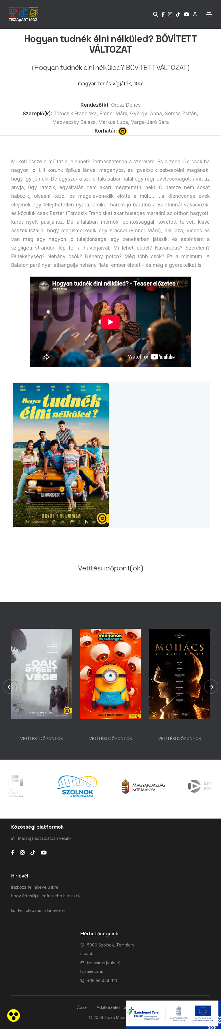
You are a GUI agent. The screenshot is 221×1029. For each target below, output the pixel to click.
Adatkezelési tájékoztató (120, 1007)
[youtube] (44, 852)
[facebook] (12, 852)
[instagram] (22, 852)
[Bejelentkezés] (193, 14)
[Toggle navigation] (209, 14)
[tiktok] (33, 852)
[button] (10, 686)
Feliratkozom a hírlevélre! (42, 910)
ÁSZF (82, 1007)
